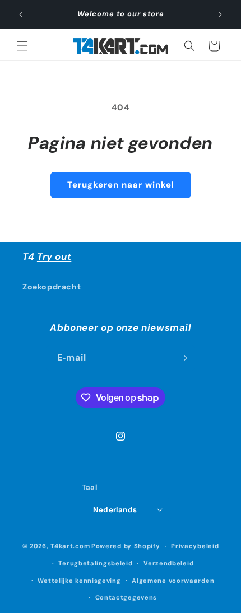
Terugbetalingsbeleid (95, 563)
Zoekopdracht (51, 287)
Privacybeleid (195, 546)
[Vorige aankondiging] (20, 14)
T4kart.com (70, 546)
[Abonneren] (182, 358)
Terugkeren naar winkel (120, 184)
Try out (54, 256)
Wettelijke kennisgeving (79, 580)
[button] (22, 46)
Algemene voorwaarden (173, 580)
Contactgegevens (126, 597)
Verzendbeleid (168, 563)
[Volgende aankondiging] (220, 14)
